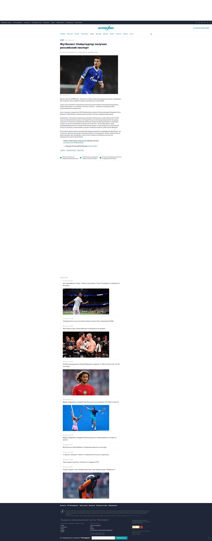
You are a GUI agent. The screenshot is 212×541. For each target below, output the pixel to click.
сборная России (71, 150)
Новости (118, 34)
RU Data (92, 528)
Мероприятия (78, 22)
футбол (63, 150)
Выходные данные (136, 532)
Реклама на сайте (101, 505)
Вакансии (92, 505)
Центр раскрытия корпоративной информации (101, 530)
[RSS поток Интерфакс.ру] (101, 534)
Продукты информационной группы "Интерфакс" (85, 520)
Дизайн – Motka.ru (136, 534)
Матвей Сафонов (91, 244)
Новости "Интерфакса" (95, 525)
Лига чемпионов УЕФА (73, 244)
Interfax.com (27, 22)
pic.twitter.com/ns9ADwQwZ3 (73, 143)
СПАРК (62, 525)
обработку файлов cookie (134, 515)
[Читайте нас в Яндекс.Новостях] (91, 534)
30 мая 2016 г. (93, 146)
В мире (77, 34)
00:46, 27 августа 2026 (70, 172)
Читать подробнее (111, 232)
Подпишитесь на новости (76, 538)
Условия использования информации (141, 531)
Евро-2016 (80, 150)
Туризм (53, 22)
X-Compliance (64, 527)
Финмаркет (46, 22)
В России (70, 34)
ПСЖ (82, 244)
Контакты (63, 505)
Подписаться (121, 538)
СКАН (91, 527)
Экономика (84, 34)
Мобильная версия (6, 22)
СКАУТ (62, 528)
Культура (98, 34)
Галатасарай (100, 244)
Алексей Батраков (111, 244)
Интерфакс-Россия (37, 22)
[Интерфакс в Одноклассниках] (104, 534)
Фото (131, 34)
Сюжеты (125, 34)
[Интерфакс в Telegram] (94, 534)
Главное (62, 34)
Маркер (62, 530)
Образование (69, 22)
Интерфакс (106, 28)
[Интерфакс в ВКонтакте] (99, 534)
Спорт (92, 34)
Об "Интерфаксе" (17, 22)
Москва (105, 34)
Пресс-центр (83, 505)
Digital (112, 34)
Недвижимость (60, 22)
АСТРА (62, 531)
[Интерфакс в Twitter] (96, 534)
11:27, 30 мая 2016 (69, 40)
